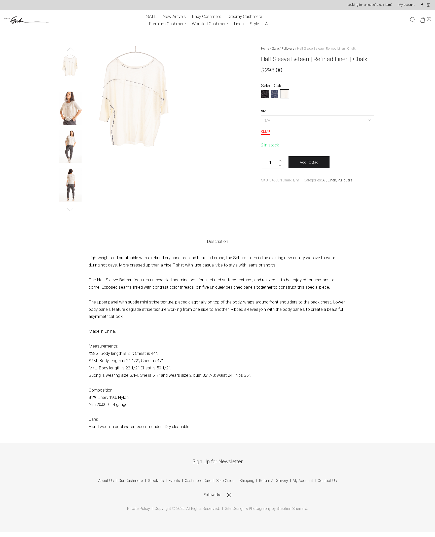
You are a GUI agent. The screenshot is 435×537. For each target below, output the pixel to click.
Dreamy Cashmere (244, 16)
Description (217, 241)
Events (174, 480)
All (267, 23)
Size (264, 111)
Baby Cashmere (206, 16)
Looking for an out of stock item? (369, 5)
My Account (303, 480)
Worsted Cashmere (210, 23)
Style (254, 23)
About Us (106, 480)
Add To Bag (309, 162)
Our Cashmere (131, 480)
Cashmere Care (198, 480)
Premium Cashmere (167, 23)
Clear (265, 131)
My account (406, 5)
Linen (239, 23)
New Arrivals (174, 16)
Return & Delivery (274, 480)
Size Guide (225, 480)
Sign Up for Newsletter (218, 461)
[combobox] (317, 120)
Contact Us (327, 480)
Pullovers (287, 48)
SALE (151, 16)
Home (265, 48)
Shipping (246, 480)
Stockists (156, 480)
